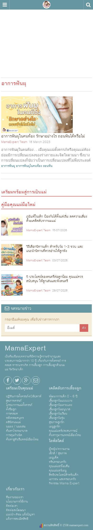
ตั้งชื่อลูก (11, 409)
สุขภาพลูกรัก (56, 422)
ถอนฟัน (47, 166)
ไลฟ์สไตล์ (56, 441)
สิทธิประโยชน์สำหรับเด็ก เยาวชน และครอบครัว (63, 477)
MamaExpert (46, 5)
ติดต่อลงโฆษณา (16, 510)
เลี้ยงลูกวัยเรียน (58, 413)
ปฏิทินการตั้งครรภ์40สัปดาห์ (23, 396)
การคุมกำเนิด (14, 435)
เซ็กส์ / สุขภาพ (58, 453)
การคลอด (12, 413)
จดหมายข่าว (20, 308)
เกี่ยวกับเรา (15, 489)
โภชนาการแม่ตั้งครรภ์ (19, 405)
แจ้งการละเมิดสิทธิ (17, 519)
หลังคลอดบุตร (15, 418)
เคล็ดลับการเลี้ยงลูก (65, 388)
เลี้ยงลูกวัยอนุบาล (59, 409)
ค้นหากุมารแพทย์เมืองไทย (65, 435)
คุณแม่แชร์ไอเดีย (59, 466)
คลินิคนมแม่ (13, 422)
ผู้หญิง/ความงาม (59, 449)
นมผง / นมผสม (16, 426)
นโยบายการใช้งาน (17, 501)
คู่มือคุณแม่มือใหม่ (18, 204)
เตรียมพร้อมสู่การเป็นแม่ (23, 192)
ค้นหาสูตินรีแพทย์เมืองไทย (22, 439)
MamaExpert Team (14, 142)
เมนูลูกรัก (54, 426)
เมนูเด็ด (53, 457)
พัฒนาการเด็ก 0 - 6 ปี (63, 396)
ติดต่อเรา (11, 506)
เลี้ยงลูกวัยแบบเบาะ (60, 401)
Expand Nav (4, 5)
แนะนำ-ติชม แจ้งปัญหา (20, 514)
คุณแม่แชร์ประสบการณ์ (63, 431)
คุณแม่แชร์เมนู (58, 470)
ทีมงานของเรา (14, 497)
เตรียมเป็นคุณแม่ (19, 388)
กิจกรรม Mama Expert (64, 483)
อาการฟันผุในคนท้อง (29, 166)
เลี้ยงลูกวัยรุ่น (57, 418)
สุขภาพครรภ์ (13, 401)
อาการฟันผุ (8, 166)
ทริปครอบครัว (57, 462)
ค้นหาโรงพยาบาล (16, 431)
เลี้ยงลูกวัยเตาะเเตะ (60, 405)
